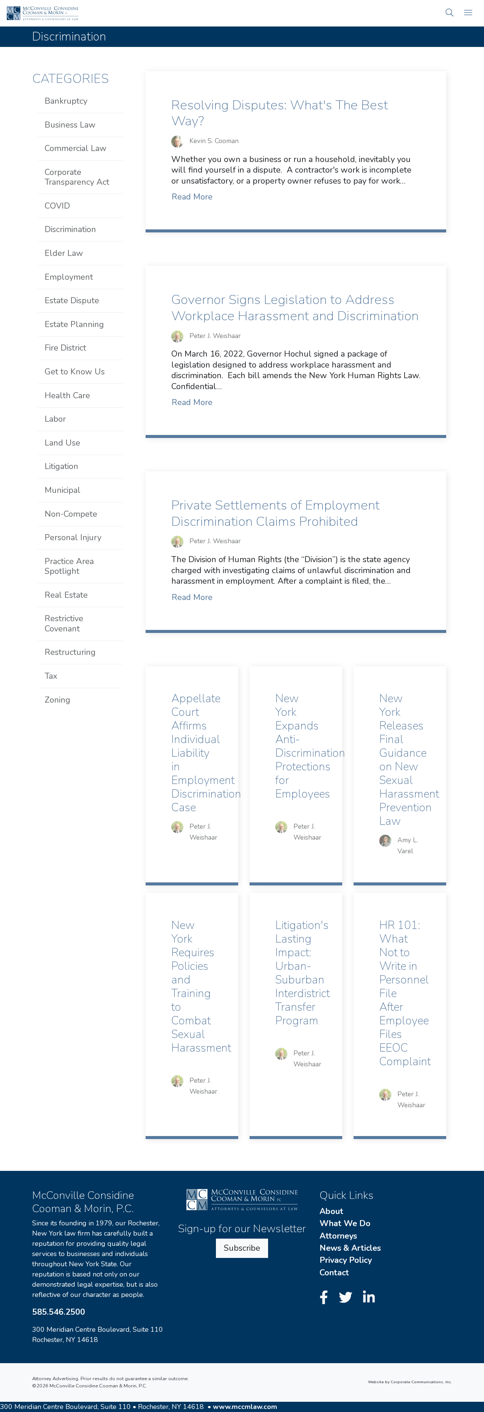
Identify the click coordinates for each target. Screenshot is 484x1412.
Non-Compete (71, 514)
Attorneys (338, 1236)
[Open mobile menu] (468, 13)
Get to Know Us (75, 371)
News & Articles (350, 1248)
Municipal (63, 490)
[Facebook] (326, 1298)
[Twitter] (347, 1298)
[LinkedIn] (369, 1298)
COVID (57, 206)
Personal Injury (73, 537)
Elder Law (64, 253)
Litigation (61, 466)
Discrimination (70, 229)
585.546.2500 (58, 1312)
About (331, 1211)
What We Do (345, 1223)
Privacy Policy (346, 1260)
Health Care (67, 395)
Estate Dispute (72, 300)
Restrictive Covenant (64, 623)
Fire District (65, 348)
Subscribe (242, 1248)
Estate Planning (74, 324)
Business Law (70, 125)
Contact (334, 1272)
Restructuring (70, 652)
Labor (55, 419)
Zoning (57, 700)
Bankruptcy (66, 101)
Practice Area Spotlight (69, 566)
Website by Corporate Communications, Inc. (410, 1382)
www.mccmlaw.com (245, 1406)
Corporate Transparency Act (77, 177)
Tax (51, 676)
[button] (450, 13)
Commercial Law (76, 148)
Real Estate (66, 595)
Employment (69, 277)
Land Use (62, 443)
